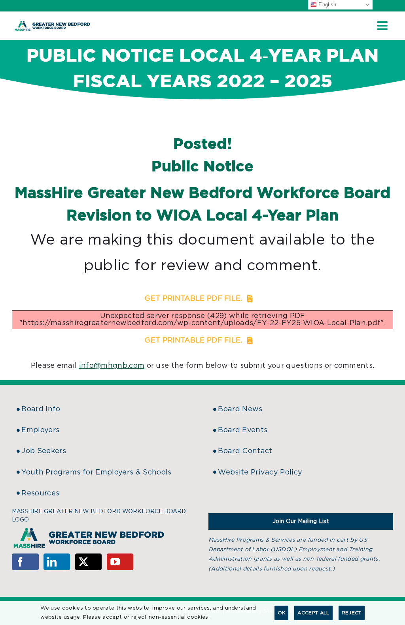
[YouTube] (120, 561)
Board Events (242, 430)
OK (282, 612)
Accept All (313, 612)
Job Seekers (43, 451)
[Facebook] (25, 561)
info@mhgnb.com (111, 365)
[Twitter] (88, 561)
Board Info (40, 409)
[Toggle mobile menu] (383, 26)
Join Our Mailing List (301, 521)
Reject (351, 612)
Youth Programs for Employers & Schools (96, 472)
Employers (40, 430)
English (327, 5)
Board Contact (245, 451)
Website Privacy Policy (260, 472)
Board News (240, 409)
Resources (40, 493)
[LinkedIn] (57, 561)
